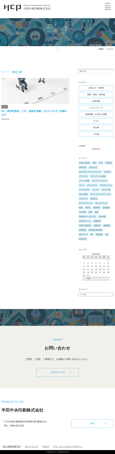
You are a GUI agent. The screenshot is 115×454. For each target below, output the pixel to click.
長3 (106, 234)
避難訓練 (99, 234)
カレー (81, 185)
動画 (81, 208)
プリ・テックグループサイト (67, 446)
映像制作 (97, 221)
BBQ (94, 163)
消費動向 (106, 226)
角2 (91, 234)
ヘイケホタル (84, 190)
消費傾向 (97, 226)
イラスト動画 (84, 181)
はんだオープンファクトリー (90, 172)
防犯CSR (82, 239)
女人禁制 (82, 212)
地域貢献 (106, 208)
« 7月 (88, 279)
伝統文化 (93, 199)
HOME (101, 49)
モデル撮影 (83, 194)
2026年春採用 (84, 163)
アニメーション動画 (98, 176)
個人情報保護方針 (12, 446)
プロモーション (106, 185)
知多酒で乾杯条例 (95, 230)
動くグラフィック (86, 203)
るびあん (107, 172)
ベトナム (95, 190)
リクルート (83, 199)
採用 (90, 212)
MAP (92, 423)
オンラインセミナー (99, 181)
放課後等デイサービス (87, 217)
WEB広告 (82, 167)
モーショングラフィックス (100, 194)
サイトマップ (31, 446)
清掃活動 (82, 230)
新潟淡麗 (102, 217)
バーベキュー (92, 185)
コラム (4, 107)
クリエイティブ (96, 108)
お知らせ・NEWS (96, 88)
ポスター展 (106, 190)
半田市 (87, 208)
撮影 (96, 212)
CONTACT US (57, 372)
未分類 (96, 127)
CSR (101, 163)
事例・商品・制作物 (96, 94)
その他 (96, 134)
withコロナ (93, 167)
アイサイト (83, 176)
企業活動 (96, 101)
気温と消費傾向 (85, 226)
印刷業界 (96, 208)
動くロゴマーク (101, 203)
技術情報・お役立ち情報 (96, 114)
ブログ (45, 446)
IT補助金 (108, 163)
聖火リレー (83, 234)
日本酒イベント (85, 221)
